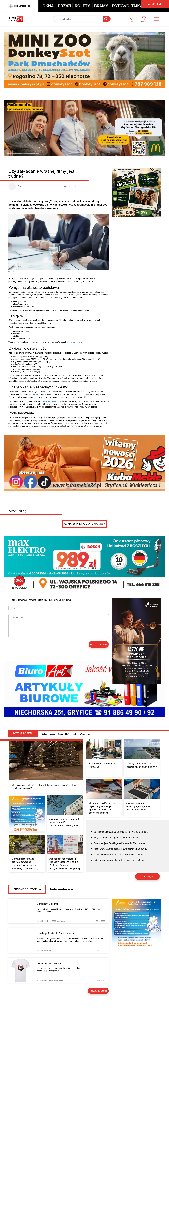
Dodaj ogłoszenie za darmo (61, 889)
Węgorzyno (85, 733)
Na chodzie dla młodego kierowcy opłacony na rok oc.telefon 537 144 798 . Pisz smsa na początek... (68, 910)
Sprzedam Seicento (47, 903)
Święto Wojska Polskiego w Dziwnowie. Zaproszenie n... (121, 843)
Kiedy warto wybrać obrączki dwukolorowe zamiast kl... (121, 848)
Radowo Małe (64, 733)
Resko (74, 733)
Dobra (44, 733)
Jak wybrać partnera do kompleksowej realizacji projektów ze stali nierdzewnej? (45, 786)
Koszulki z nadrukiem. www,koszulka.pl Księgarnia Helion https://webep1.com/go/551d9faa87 (59, 969)
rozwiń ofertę (155, 4)
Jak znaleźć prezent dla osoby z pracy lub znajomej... (120, 860)
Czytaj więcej (147, 876)
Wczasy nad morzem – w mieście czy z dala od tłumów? (141, 765)
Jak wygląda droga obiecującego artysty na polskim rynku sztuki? (138, 806)
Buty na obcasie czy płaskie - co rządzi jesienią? (118, 837)
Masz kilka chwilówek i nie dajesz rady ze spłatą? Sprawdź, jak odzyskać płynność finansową (102, 807)
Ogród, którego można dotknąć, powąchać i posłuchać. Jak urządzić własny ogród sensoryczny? (25, 863)
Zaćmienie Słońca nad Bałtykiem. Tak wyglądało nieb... (121, 831)
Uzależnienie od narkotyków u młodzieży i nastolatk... (120, 854)
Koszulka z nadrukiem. (49, 963)
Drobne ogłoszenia (27, 889)
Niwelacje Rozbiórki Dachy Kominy (55, 933)
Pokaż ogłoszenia (98, 990)
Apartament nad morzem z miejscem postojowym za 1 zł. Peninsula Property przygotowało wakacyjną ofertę (64, 863)
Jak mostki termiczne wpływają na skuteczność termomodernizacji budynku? (64, 822)
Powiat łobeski (23, 733)
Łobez (52, 733)
